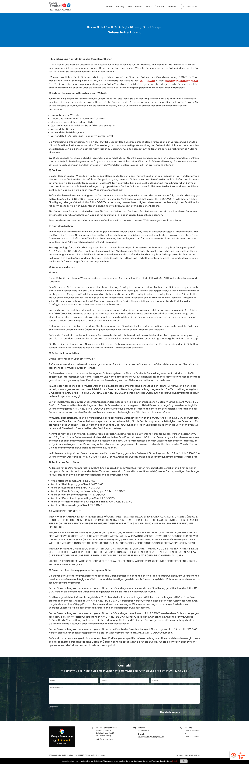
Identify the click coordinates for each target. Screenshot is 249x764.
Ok (184, 761)
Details (175, 761)
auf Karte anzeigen (104, 739)
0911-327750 (147, 80)
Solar (149, 6)
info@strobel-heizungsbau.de (182, 80)
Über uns (159, 6)
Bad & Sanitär (135, 6)
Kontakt (172, 6)
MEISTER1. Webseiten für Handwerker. (91, 755)
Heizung (120, 6)
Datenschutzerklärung (192, 755)
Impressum (179, 755)
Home (109, 6)
